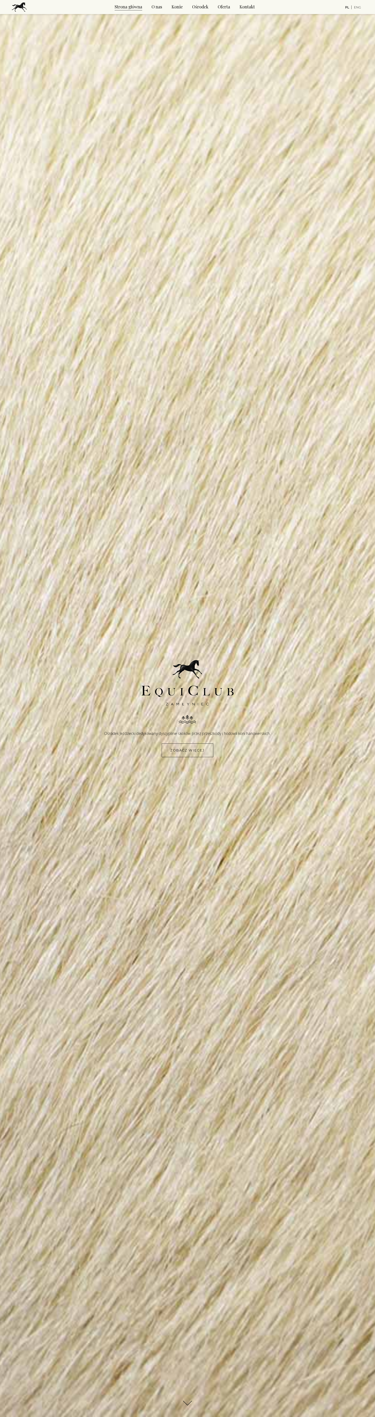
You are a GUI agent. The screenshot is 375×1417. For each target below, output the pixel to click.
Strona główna (128, 6)
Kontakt (247, 6)
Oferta (224, 6)
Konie (177, 6)
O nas (157, 6)
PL (347, 7)
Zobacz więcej (187, 750)
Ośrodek (200, 6)
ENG (357, 7)
